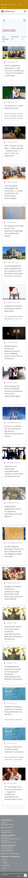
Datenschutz (19, 876)
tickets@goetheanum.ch (7, 850)
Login (19, 4)
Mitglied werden (6, 4)
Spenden (5, 7)
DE (25, 1)
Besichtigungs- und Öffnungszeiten (10, 856)
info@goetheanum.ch (6, 832)
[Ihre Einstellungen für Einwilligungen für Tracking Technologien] (25, 875)
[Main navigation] (25, 11)
